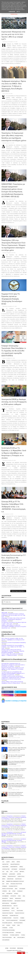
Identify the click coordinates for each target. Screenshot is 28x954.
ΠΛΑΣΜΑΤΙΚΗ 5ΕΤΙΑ (14, 915)
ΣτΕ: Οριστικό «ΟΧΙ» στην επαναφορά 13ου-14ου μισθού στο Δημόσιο (16, 755)
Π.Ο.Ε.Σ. (13, 910)
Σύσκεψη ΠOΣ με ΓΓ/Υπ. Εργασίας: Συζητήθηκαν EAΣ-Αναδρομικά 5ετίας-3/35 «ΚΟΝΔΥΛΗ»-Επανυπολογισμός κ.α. (13, 506)
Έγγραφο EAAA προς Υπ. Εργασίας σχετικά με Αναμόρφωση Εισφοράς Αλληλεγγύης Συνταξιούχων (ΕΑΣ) (11, 299)
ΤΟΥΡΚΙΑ (23, 935)
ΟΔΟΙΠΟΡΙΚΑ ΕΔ (5, 910)
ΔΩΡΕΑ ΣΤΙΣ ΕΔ (21, 876)
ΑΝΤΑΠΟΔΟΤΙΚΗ (5, 869)
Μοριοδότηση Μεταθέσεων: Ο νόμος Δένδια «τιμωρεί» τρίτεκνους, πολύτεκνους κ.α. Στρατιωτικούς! (16, 742)
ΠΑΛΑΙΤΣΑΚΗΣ (20, 910)
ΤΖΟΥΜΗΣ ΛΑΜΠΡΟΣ (14, 935)
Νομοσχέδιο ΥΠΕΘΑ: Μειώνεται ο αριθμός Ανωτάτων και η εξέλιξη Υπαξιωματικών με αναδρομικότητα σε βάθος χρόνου (16, 777)
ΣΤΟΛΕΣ (11, 927)
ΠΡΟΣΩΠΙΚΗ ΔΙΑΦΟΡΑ (7, 922)
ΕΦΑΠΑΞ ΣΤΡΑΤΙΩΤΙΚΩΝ (7, 888)
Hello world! (4, 612)
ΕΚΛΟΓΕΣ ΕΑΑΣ (18, 879)
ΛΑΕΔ (24, 896)
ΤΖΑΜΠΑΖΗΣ (5, 935)
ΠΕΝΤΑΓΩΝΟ (5, 915)
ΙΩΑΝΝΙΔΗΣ (19, 891)
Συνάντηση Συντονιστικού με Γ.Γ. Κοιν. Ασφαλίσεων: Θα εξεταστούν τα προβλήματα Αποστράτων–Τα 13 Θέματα (13, 559)
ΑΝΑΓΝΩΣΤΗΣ (5, 864)
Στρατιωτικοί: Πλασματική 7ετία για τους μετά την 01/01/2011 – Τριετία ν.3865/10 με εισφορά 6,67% (13, 35)
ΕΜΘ (3, 881)
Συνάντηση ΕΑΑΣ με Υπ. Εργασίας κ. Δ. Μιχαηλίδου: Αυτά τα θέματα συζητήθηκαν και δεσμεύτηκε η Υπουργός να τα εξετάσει (13, 453)
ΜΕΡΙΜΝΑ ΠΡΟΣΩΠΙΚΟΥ (7, 900)
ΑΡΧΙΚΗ (6, 948)
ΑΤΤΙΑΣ (16, 871)
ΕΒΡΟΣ (3, 879)
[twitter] (20, 692)
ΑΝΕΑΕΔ (21, 866)
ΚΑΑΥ (3, 893)
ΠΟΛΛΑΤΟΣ (15, 918)
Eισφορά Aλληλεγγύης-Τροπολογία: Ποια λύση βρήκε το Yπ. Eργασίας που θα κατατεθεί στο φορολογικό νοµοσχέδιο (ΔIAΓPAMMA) (13, 350)
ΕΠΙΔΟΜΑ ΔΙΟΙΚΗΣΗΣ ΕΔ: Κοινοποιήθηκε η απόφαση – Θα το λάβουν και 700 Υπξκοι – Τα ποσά (12, 647)
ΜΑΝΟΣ (11, 898)
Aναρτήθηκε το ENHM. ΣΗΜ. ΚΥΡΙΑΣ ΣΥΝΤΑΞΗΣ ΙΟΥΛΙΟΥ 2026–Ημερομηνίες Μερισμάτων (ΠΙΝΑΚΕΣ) (13, 619)
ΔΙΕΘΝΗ (4, 876)
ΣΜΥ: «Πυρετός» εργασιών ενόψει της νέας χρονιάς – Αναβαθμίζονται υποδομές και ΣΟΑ (12, 639)
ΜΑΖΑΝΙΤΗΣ (5, 898)
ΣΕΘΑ (18, 925)
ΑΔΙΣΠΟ (8, 861)
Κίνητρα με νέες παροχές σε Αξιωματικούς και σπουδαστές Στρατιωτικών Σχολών (17, 769)
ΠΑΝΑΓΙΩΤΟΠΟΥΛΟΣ (19, 913)
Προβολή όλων (14, 14)
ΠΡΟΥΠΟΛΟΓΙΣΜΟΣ (18, 922)
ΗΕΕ (9, 891)
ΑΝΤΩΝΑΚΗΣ (14, 869)
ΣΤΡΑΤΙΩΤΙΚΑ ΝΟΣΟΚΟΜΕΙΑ (8, 930)
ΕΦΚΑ (16, 888)
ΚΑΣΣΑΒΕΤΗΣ (9, 893)
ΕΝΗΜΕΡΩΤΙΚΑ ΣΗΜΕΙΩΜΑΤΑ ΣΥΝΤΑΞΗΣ (15, 881)
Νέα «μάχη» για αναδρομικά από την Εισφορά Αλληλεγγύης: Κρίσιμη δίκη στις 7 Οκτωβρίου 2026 (17, 727)
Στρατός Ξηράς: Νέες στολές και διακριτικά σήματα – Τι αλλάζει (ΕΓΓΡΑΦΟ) (12, 654)
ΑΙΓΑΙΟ (13, 861)
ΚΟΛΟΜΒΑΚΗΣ (5, 896)
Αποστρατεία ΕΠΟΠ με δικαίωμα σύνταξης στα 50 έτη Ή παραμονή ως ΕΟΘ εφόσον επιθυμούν (13, 401)
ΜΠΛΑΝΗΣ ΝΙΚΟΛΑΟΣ (7, 905)
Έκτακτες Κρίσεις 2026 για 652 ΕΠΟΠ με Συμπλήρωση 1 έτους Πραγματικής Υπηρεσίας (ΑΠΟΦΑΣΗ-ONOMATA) (12, 651)
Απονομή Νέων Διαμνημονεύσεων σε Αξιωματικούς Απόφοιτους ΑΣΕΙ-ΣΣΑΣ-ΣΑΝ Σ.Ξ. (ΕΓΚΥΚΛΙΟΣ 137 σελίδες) (13, 665)
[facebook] (7, 692)
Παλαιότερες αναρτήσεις (17, 591)
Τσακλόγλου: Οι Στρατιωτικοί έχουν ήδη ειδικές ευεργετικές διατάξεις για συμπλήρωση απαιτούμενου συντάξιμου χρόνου (13, 136)
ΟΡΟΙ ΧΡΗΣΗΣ (13, 948)
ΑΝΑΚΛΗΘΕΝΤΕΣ (13, 866)
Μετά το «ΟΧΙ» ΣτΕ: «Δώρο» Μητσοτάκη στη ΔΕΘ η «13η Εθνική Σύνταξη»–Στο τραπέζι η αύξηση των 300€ (17, 749)
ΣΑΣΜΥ (13, 925)
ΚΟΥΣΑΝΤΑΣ (13, 896)
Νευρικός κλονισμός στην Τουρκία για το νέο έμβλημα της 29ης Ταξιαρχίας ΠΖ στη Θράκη (12, 668)
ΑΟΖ (3, 871)
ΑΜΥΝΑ (18, 861)
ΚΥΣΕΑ (19, 896)
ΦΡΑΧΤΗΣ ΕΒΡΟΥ (21, 937)
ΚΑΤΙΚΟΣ (16, 893)
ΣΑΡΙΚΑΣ (8, 925)
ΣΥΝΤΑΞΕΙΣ (18, 932)
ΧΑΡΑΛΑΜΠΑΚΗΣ (5, 940)
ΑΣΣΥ (11, 871)
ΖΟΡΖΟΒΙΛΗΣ (22, 888)
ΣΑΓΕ (3, 925)
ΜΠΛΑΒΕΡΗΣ (13, 903)
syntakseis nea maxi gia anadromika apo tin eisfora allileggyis (13, 834)
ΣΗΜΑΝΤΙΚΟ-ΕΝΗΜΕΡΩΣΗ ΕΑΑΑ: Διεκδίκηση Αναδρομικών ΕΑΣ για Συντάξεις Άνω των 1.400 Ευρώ (13, 615)
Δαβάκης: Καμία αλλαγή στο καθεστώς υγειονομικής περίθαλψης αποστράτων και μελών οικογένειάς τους (13, 626)
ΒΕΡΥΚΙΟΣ (22, 871)
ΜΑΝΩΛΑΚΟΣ (18, 898)
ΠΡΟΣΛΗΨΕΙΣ (22, 920)
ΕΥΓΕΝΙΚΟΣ (4, 886)
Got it (18, 11)
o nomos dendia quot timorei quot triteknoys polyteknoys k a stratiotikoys (13, 817)
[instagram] (7, 695)
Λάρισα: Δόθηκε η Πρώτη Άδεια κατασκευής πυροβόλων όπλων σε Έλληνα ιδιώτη (12, 682)
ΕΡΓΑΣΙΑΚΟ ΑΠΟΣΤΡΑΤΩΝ (16, 883)
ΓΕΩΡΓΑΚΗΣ (4, 874)
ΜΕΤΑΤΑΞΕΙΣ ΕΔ (5, 903)
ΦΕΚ (14, 937)
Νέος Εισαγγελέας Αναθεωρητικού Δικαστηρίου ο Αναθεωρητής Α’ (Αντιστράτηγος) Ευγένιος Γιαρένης (15, 794)
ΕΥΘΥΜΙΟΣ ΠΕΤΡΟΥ (13, 886)
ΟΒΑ (17, 908)
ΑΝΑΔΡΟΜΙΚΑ (5, 866)
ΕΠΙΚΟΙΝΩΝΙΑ (20, 948)
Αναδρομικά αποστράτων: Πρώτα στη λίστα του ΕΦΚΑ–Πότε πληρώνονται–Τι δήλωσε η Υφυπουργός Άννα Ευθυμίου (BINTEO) (13, 86)
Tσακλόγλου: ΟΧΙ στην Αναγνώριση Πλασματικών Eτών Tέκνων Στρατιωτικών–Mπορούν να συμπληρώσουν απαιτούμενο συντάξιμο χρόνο (13, 245)
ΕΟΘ (3, 883)
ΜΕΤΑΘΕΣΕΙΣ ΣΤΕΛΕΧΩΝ (20, 900)
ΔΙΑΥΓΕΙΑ (19, 874)
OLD (3, 861)
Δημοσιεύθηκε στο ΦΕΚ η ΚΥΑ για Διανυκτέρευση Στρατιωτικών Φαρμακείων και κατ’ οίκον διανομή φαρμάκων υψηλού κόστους (17, 786)
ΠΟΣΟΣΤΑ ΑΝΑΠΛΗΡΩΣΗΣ (12, 920)
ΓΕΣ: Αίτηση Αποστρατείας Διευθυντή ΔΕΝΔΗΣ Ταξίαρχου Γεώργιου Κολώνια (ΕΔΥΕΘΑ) (16, 734)
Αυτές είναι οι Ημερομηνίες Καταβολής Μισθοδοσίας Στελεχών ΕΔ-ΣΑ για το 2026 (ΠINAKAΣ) (16, 763)
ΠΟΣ (3, 920)
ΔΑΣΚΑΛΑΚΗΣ (12, 874)
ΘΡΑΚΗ (13, 891)
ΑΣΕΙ (7, 871)
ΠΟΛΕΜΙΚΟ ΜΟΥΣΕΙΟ (6, 918)
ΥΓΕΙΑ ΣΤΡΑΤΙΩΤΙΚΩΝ (7, 937)
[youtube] (20, 695)
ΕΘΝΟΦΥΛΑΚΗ (10, 879)
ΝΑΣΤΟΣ (15, 905)
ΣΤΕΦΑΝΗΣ (4, 927)
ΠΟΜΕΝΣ (22, 918)
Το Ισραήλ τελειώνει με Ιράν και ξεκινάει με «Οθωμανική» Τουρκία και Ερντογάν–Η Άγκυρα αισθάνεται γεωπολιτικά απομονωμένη (13, 677)
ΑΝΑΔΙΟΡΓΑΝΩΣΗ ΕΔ (14, 864)
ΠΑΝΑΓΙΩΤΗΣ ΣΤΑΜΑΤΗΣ (7, 913)
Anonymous (10, 816)
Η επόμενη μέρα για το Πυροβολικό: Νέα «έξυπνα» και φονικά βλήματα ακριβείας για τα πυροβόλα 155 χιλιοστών (12, 673)
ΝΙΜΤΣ (12, 908)
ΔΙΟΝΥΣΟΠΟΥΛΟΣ (12, 876)
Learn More (12, 11)
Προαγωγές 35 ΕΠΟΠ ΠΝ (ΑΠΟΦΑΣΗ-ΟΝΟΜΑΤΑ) (13, 642)
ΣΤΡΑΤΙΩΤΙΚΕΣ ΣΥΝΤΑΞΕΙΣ (8, 932)
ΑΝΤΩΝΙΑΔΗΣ (22, 869)
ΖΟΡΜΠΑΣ (4, 891)
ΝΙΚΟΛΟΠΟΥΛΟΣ (5, 908)
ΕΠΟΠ (7, 883)
